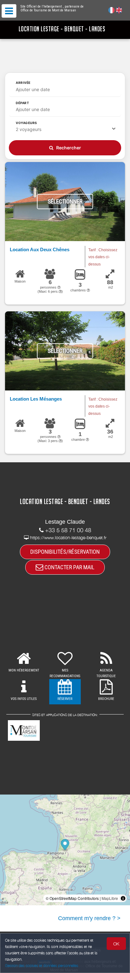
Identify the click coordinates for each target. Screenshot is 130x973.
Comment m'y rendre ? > (89, 918)
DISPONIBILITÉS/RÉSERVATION (65, 551)
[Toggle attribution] (123, 898)
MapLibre (110, 898)
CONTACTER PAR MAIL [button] (68, 567)
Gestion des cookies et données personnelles (41, 965)
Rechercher (68, 147)
